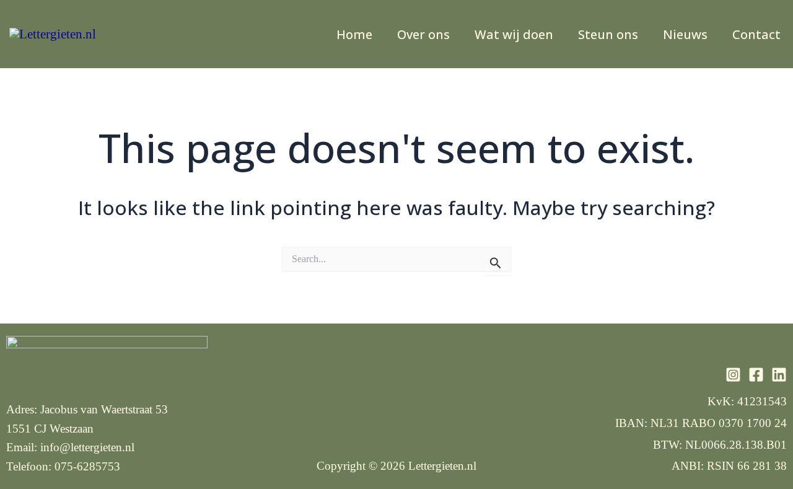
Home (354, 34)
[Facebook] (756, 374)
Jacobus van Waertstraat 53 (104, 409)
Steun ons (608, 34)
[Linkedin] (779, 374)
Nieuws (685, 34)
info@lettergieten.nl (87, 447)
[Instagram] (733, 374)
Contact (756, 34)
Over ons (423, 34)
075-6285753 (87, 466)
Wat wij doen (514, 34)
